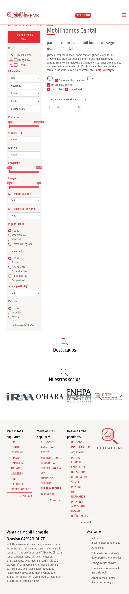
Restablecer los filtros (24, 37)
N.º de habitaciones (19, 193)
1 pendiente (19, 267)
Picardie (76, 486)
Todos (15, 230)
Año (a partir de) (17, 286)
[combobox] (24, 139)
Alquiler (16, 312)
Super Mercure (51, 457)
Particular (56, 89)
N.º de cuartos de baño (21, 209)
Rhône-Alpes (79, 516)
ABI (13, 478)
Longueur (14, 163)
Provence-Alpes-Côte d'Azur (78, 506)
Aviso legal (97, 547)
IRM (13, 441)
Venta (15, 317)
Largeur (13, 178)
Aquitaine (77, 452)
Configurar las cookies (103, 563)
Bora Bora (48, 463)
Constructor (15, 132)
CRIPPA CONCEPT (21, 489)
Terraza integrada (22, 244)
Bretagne (77, 441)
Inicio (9, 25)
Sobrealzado (19, 280)
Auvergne (29, 25)
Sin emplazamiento (62, 84)
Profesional (75, 89)
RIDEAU (15, 457)
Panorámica (19, 235)
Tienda (22, 64)
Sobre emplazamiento (71, 80)
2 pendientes (19, 271)
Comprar (18, 25)
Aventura (47, 447)
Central (16, 239)
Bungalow (24, 60)
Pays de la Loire (81, 447)
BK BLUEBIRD (18, 484)
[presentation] (8, 395)
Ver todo (27, 495)
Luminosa (47, 478)
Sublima (46, 483)
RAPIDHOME (18, 463)
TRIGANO (16, 468)
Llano (15, 262)
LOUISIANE (17, 452)
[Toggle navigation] (124, 15)
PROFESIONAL (83, 15)
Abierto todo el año (23, 325)
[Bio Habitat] (109, 448)
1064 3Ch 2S (47, 493)
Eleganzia (47, 441)
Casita (45, 452)
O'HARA (15, 447)
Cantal (40, 25)
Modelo (12, 148)
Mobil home (24, 55)
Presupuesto (15, 117)
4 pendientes (19, 275)
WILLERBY (17, 473)
